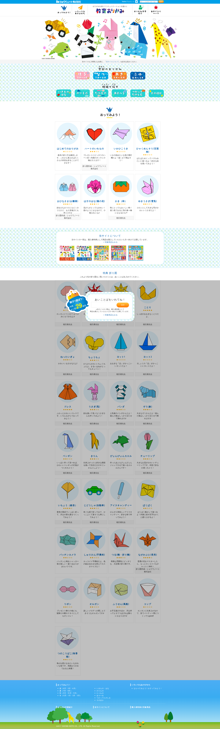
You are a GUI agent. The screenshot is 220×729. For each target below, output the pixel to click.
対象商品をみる (111, 242)
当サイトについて (112, 61)
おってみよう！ (64, 685)
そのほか (100, 700)
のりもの (100, 691)
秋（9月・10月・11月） (69, 693)
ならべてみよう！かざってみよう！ (148, 688)
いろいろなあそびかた (141, 685)
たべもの (100, 693)
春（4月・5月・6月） (68, 688)
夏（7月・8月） (66, 691)
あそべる (100, 695)
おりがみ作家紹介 (65, 707)
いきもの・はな (103, 688)
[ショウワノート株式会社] (68, 1)
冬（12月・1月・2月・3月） (71, 695)
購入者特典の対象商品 (141, 707)
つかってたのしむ (104, 698)
